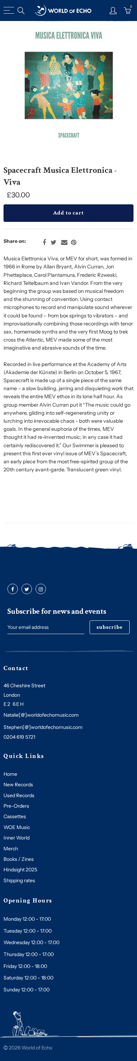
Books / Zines (19, 859)
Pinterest (73, 242)
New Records (18, 784)
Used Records (19, 795)
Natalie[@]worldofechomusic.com (41, 715)
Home (10, 774)
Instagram (41, 589)
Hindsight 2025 (20, 869)
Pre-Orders (16, 806)
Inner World (17, 838)
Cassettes (15, 816)
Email (64, 242)
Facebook (44, 242)
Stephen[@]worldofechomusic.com (43, 727)
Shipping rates (19, 880)
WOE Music (17, 827)
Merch (11, 848)
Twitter (54, 242)
